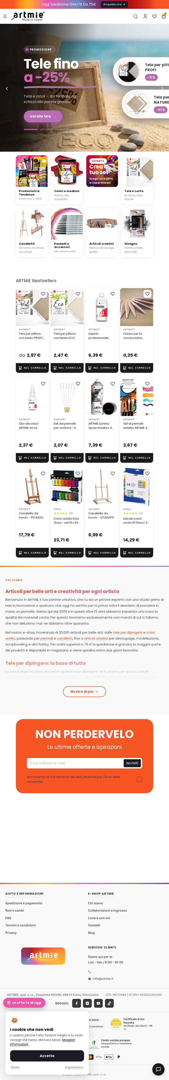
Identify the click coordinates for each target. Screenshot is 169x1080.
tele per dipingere (127, 632)
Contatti (94, 925)
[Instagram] (87, 1003)
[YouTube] (98, 1003)
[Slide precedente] (21, 307)
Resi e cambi (14, 910)
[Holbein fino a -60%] (30, 129)
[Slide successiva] (44, 307)
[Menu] (5, 16)
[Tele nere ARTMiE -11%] (61, 129)
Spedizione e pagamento (23, 903)
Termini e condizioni (20, 925)
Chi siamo (95, 903)
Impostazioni (74, 1067)
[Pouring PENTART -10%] (77, 129)
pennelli (46, 638)
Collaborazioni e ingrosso (107, 910)
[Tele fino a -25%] (84, 88)
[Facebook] (76, 1003)
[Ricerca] (135, 16)
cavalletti (64, 638)
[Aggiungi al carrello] (32, 368)
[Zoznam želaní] (154, 16)
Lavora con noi (99, 918)
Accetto (47, 1056)
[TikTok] (109, 1003)
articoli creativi (96, 638)
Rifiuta (15, 1067)
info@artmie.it (103, 978)
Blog (91, 933)
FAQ (8, 918)
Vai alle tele (43, 116)
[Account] (145, 16)
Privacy (11, 933)
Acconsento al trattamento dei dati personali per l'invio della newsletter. (73, 779)
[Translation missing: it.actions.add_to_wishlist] (43, 294)
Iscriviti (132, 763)
